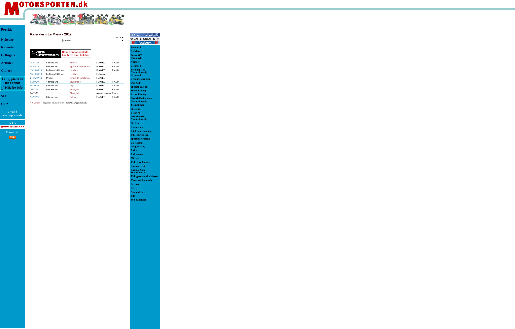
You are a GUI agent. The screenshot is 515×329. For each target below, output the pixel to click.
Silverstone (75, 82)
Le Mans (74, 70)
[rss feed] (12, 137)
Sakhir (73, 97)
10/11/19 (34, 89)
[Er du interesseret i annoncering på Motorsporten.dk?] (12, 90)
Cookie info (12, 132)
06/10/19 (34, 85)
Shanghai (74, 89)
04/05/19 (34, 66)
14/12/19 (34, 97)
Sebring (73, 62)
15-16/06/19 (36, 70)
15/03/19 (34, 62)
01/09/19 (34, 82)
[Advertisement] (181, 73)
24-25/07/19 (36, 78)
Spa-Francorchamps (80, 66)
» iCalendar (35, 103)
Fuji (71, 85)
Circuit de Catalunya (80, 78)
